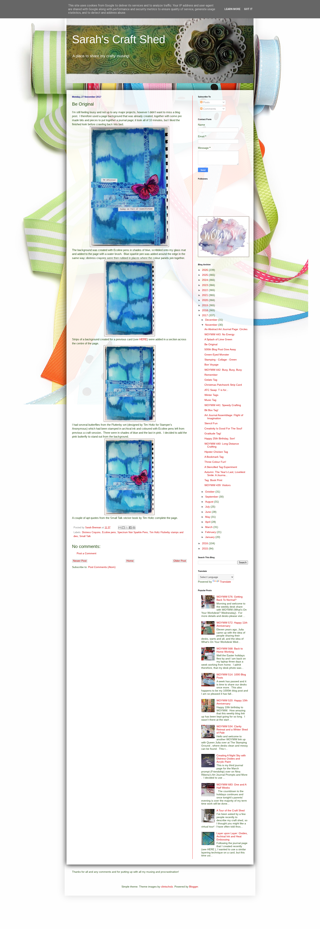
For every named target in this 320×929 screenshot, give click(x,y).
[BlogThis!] (123, 527)
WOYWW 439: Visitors (217, 485)
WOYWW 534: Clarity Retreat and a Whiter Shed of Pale (232, 729)
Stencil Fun (211, 423)
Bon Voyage (211, 364)
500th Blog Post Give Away (220, 349)
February (211, 532)
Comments (209, 108)
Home (130, 560)
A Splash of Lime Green (218, 339)
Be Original (210, 344)
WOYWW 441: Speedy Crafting (222, 405)
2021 (205, 295)
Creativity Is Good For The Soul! (223, 428)
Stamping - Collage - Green (220, 359)
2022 (205, 290)
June (208, 511)
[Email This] (120, 527)
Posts (206, 102)
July (208, 506)
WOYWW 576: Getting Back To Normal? (229, 598)
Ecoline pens (109, 532)
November (211, 324)
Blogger (193, 886)
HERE (143, 339)
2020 (205, 300)
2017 (205, 315)
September (212, 496)
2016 (205, 543)
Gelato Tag (210, 379)
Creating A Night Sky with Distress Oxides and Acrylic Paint (231, 758)
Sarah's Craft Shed (118, 39)
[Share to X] (127, 527)
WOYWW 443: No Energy (219, 334)
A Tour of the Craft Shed (230, 810)
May (208, 516)
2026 (205, 269)
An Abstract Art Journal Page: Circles (225, 329)
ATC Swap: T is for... (216, 389)
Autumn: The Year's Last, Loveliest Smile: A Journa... (224, 474)
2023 (205, 285)
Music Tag (210, 399)
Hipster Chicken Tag (216, 451)
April (208, 521)
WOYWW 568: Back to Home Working (229, 650)
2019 (205, 305)
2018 (205, 310)
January (210, 537)
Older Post (180, 560)
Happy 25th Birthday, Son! (219, 438)
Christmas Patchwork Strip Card (223, 384)
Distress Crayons (91, 532)
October (210, 491)
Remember (211, 374)
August (209, 501)
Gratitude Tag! (212, 433)
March (209, 527)
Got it (248, 9)
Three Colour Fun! (215, 461)
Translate (225, 581)
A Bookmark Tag (214, 456)
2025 (205, 274)
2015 (205, 548)
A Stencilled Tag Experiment (220, 467)
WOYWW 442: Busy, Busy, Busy (223, 369)
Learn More (232, 9)
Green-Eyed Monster (216, 354)
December (211, 319)
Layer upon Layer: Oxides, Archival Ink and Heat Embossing (232, 836)
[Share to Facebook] (130, 527)
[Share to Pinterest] (134, 527)
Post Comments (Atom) (102, 567)
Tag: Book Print (213, 480)
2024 (205, 279)
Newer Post (79, 560)
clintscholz (167, 886)
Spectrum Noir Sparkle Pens (132, 532)
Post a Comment (86, 553)
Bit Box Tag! (211, 410)
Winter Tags (211, 394)
